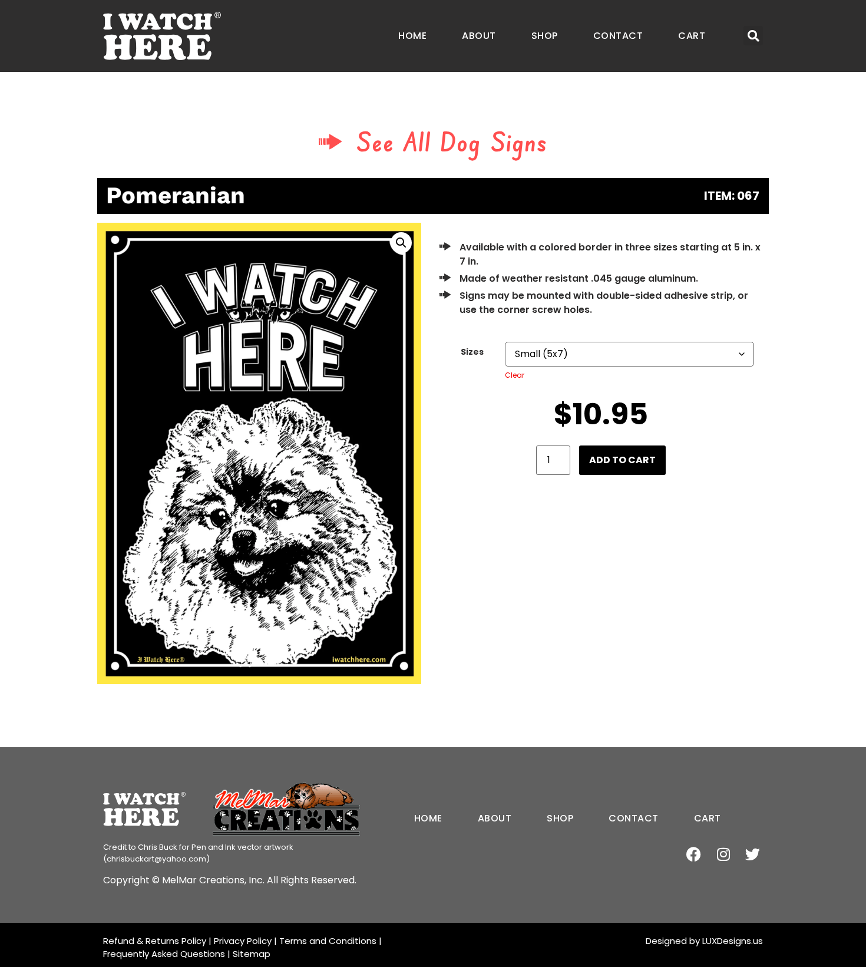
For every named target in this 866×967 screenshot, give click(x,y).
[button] (753, 35)
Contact (618, 35)
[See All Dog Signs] (330, 141)
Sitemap (251, 954)
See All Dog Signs (452, 141)
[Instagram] (723, 854)
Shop (544, 35)
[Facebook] (693, 854)
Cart (691, 35)
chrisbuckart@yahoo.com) (158, 858)
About (479, 35)
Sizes (472, 352)
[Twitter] (752, 854)
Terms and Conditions (327, 941)
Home (412, 35)
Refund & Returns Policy (154, 941)
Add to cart (622, 460)
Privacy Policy (243, 941)
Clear (514, 375)
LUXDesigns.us (732, 941)
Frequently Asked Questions (164, 954)
